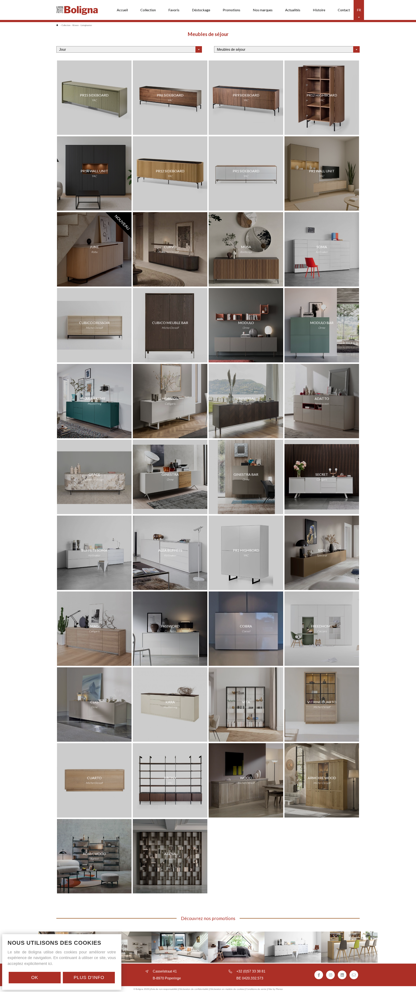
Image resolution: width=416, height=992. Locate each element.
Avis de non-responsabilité (164, 989)
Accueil (122, 10)
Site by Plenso (275, 989)
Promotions (231, 10)
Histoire (319, 10)
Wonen (75, 25)
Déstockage (201, 10)
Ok (34, 977)
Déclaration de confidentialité (193, 989)
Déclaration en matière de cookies (227, 989)
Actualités (292, 10)
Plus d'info (89, 977)
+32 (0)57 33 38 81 (250, 971)
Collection (148, 10)
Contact (344, 10)
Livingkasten (86, 25)
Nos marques (263, 10)
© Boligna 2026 (141, 989)
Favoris (173, 10)
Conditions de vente (256, 989)
